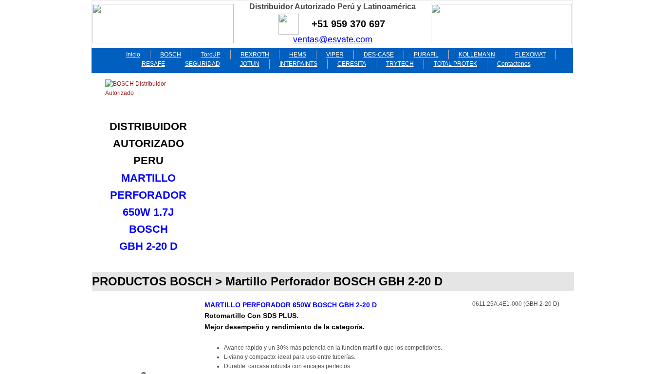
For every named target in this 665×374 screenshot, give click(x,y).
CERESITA (351, 63)
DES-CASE (379, 54)
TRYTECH (400, 63)
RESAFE (153, 63)
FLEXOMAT (530, 54)
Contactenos (514, 63)
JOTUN (249, 63)
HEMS (297, 54)
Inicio (133, 54)
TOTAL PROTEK (455, 63)
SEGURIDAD (202, 63)
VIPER (335, 54)
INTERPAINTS (298, 63)
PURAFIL (426, 54)
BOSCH (170, 54)
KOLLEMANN (477, 54)
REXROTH (254, 54)
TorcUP (211, 54)
